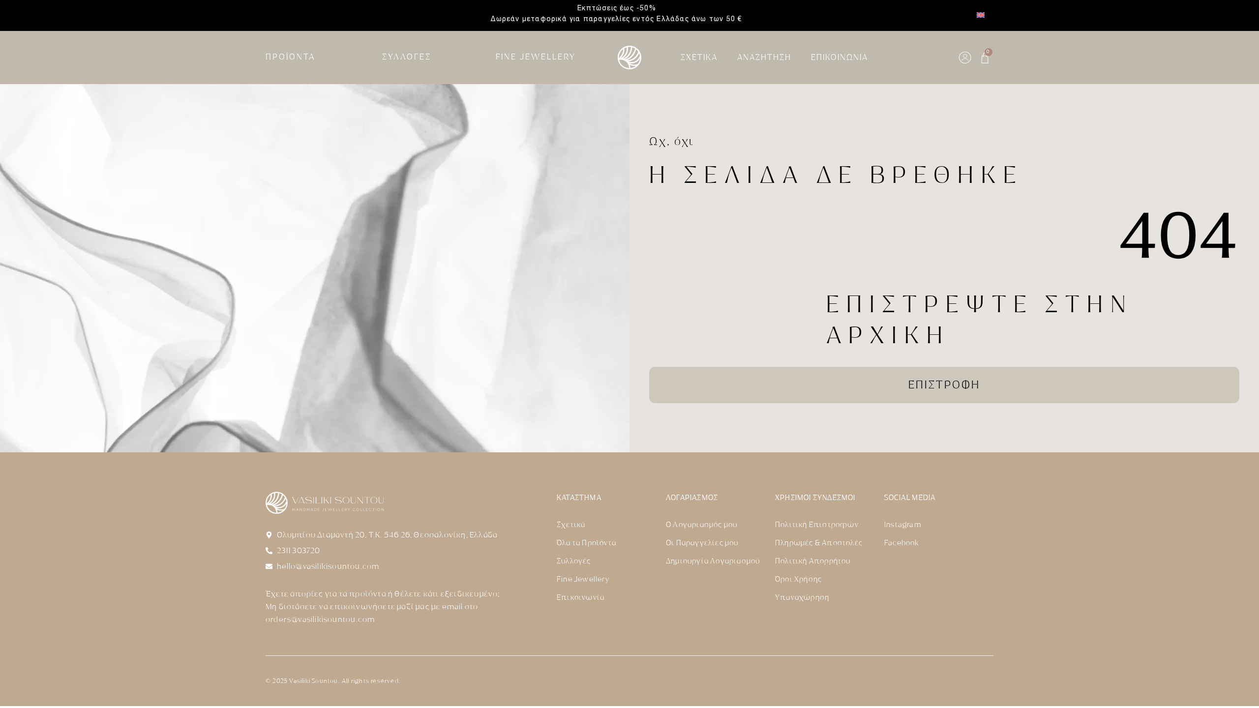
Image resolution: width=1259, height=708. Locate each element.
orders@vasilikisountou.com (320, 619)
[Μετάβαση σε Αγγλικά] (980, 15)
